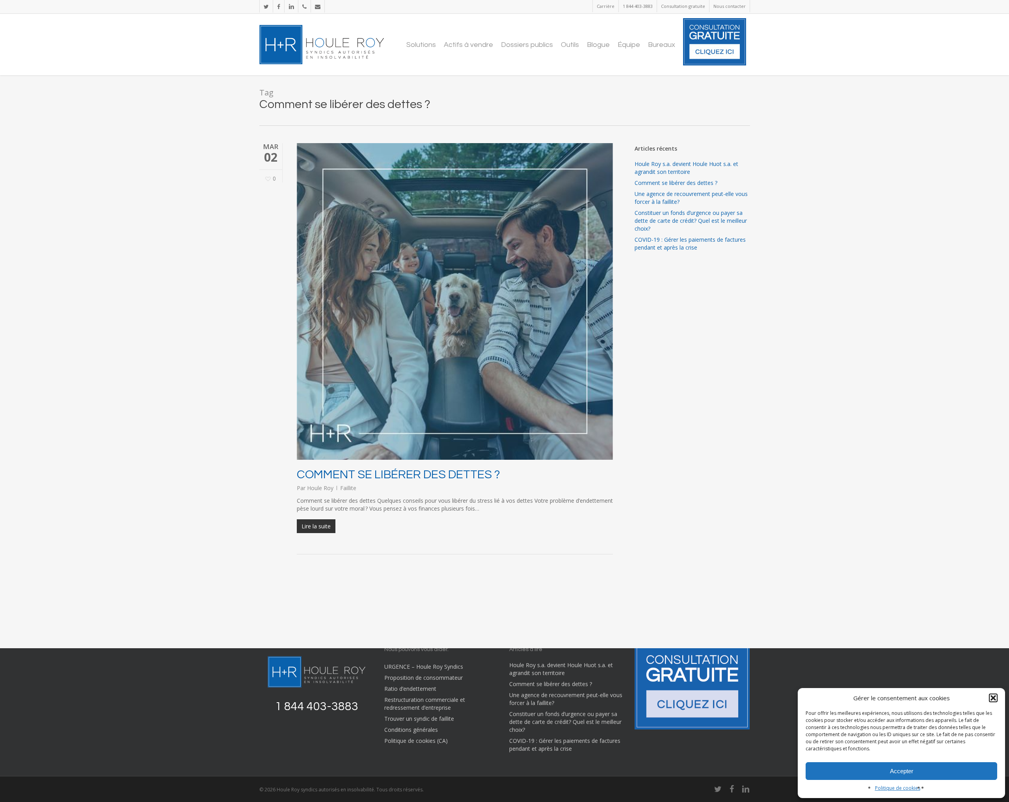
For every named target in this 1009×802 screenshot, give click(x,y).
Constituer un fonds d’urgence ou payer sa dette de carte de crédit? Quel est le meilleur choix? (691, 220)
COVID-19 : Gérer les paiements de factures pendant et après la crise (690, 243)
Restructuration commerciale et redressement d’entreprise (424, 703)
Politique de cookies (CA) (416, 740)
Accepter (901, 771)
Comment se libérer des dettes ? (398, 474)
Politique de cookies (897, 788)
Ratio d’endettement (410, 688)
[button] (993, 698)
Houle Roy (320, 488)
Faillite (348, 488)
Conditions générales (411, 729)
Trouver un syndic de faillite (419, 718)
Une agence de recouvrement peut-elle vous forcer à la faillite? (691, 197)
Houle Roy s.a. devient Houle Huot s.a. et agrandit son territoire (686, 167)
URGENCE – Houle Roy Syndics (423, 666)
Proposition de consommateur (423, 677)
